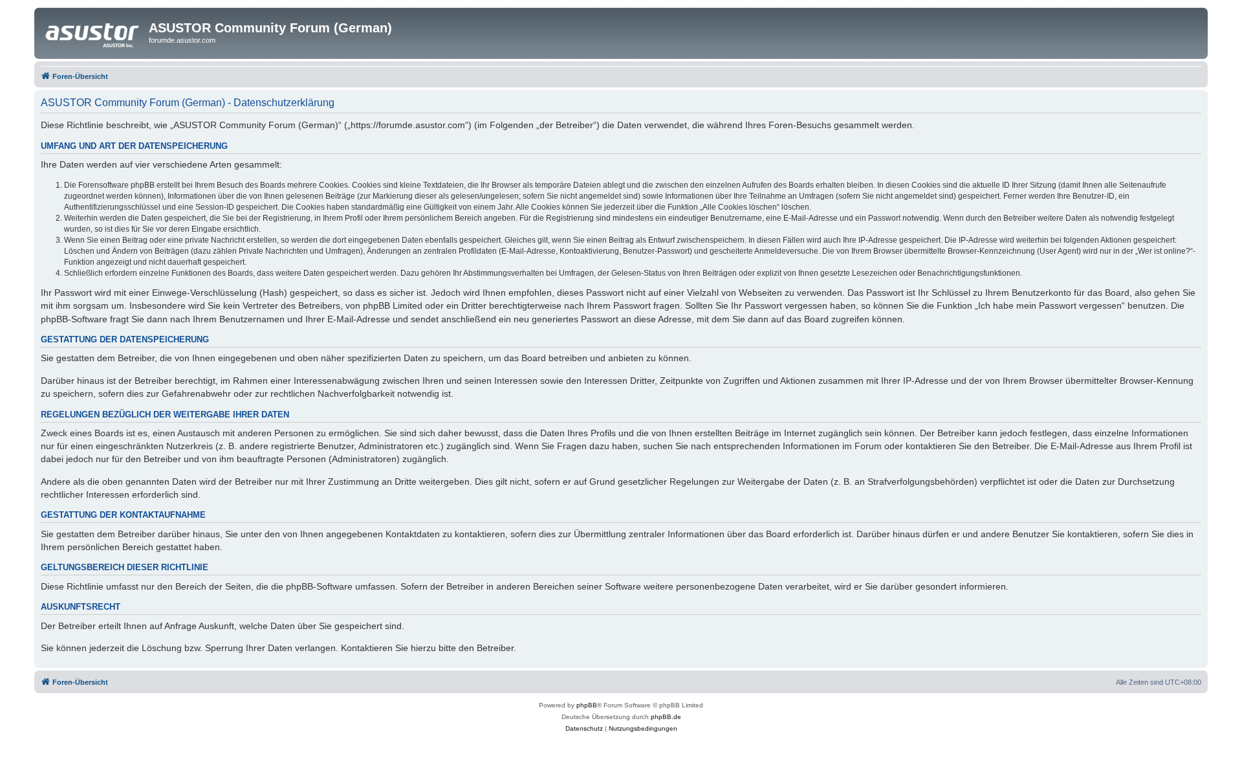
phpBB (586, 705)
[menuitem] (584, 729)
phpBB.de (666, 716)
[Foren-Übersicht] (93, 31)
